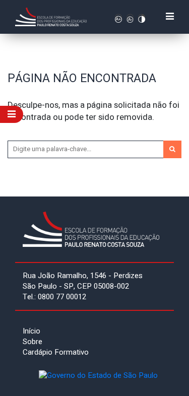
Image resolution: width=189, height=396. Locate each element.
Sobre (32, 341)
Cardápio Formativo (56, 352)
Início (31, 331)
